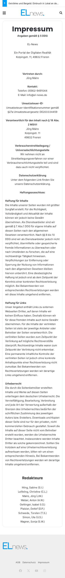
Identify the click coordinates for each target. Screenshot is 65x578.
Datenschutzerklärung (37, 183)
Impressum (43, 562)
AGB (18, 562)
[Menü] (4, 14)
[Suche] (60, 14)
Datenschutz (29, 562)
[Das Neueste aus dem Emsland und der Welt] (32, 12)
